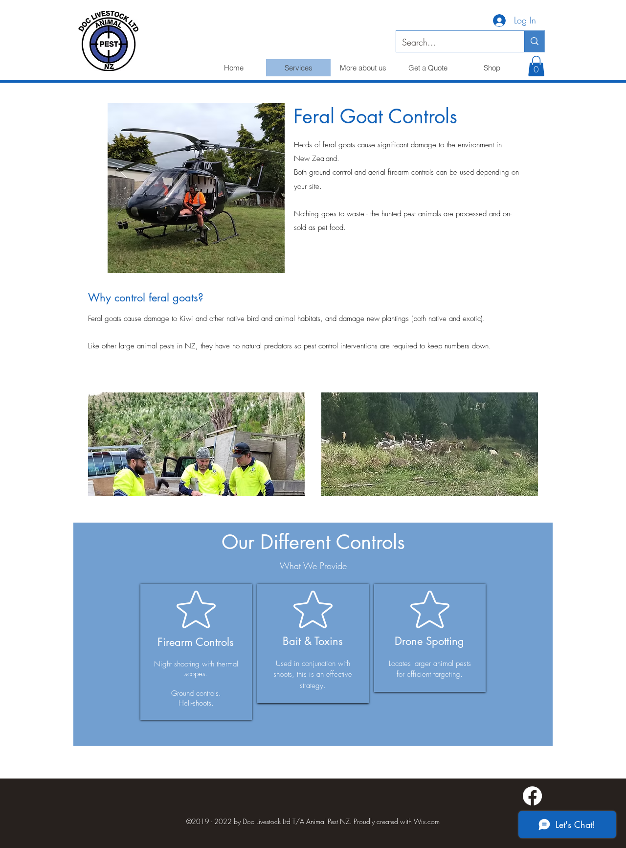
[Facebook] (532, 795)
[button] (536, 66)
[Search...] (534, 41)
